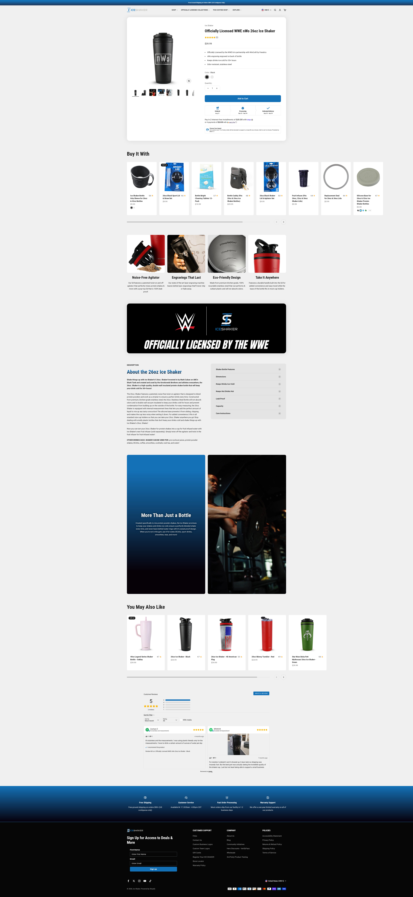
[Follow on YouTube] (144, 880)
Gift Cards (197, 853)
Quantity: (208, 83)
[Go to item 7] (187, 93)
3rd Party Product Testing (237, 857)
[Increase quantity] (217, 88)
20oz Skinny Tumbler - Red (263, 657)
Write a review (261, 693)
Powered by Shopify (148, 889)
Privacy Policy (268, 840)
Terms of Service (269, 853)
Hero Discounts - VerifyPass (238, 848)
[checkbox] (188, 720)
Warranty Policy (199, 865)
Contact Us (197, 840)
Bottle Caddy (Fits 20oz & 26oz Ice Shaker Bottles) (234, 198)
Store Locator (198, 861)
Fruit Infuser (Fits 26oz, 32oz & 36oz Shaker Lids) (300, 198)
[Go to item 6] (178, 93)
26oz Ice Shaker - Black (180, 657)
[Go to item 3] (152, 93)
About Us (230, 836)
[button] (211, 37)
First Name (135, 850)
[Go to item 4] (161, 93)
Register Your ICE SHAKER (203, 857)
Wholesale (231, 853)
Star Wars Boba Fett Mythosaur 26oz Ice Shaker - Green (304, 659)
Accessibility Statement (272, 836)
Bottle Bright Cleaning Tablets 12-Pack (204, 198)
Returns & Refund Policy (272, 844)
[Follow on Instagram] (139, 880)
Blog (229, 840)
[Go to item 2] (144, 93)
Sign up (153, 869)
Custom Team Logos (201, 848)
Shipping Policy (268, 848)
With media (187, 720)
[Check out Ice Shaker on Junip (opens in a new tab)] (210, 771)
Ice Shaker (209, 25)
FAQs (195, 836)
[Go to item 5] (169, 93)
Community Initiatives (235, 844)
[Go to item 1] (135, 93)
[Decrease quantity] (208, 88)
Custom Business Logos (203, 844)
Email (132, 859)
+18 (370, 210)
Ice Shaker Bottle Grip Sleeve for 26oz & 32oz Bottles (138, 198)
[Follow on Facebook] (128, 880)
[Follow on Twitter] (133, 880)
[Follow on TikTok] (150, 880)
